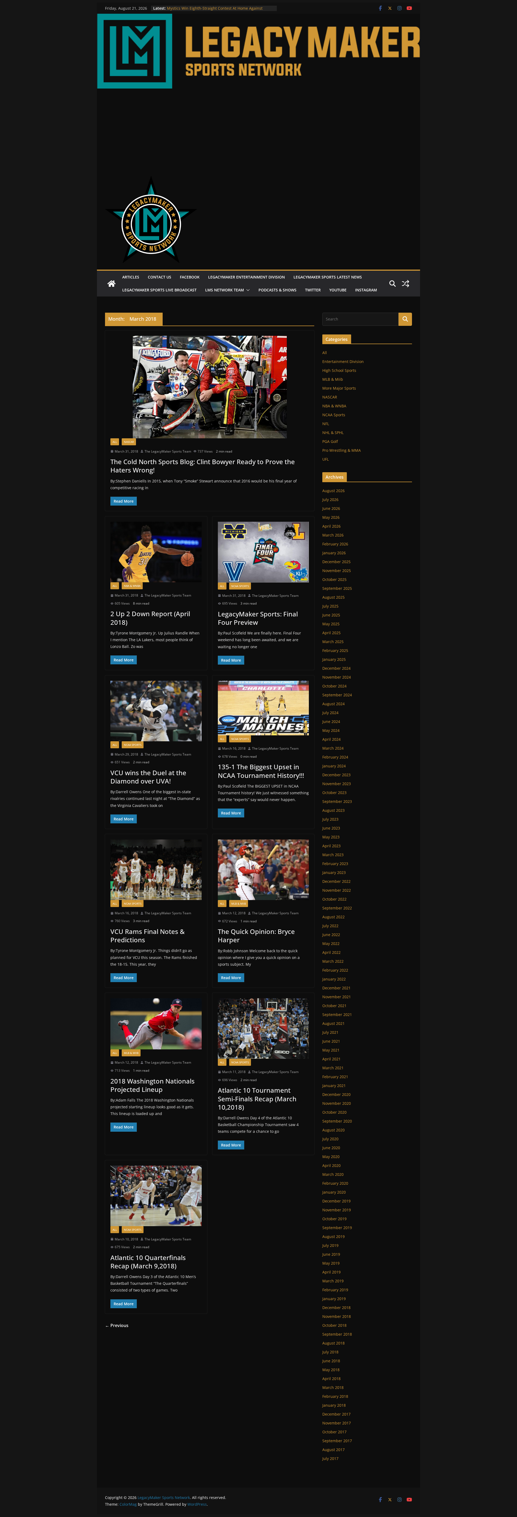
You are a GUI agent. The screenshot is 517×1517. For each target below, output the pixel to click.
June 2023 (331, 828)
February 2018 (335, 1396)
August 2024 (333, 703)
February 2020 (335, 1183)
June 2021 (331, 1041)
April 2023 (331, 845)
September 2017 (337, 1440)
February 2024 (335, 757)
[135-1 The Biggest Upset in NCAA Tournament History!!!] (263, 708)
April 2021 (331, 1058)
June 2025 (331, 615)
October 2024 (334, 686)
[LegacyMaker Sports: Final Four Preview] (263, 552)
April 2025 (331, 632)
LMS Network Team (224, 289)
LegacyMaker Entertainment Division (246, 277)
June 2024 (331, 721)
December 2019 (336, 1201)
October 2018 (334, 1325)
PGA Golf (330, 441)
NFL (325, 423)
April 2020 (331, 1165)
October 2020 (334, 1112)
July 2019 (330, 1245)
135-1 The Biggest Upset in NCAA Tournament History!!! (261, 770)
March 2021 (333, 1067)
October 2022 (334, 899)
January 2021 (334, 1085)
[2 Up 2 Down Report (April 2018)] (156, 552)
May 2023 (331, 836)
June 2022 (331, 934)
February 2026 (335, 543)
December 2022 (336, 881)
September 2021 (337, 1014)
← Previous (116, 1325)
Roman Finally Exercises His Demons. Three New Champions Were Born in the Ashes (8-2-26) (210, 11)
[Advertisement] (258, 129)
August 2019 (333, 1236)
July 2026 (330, 499)
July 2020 (330, 1138)
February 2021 (335, 1076)
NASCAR (129, 442)
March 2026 (333, 535)
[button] (247, 290)
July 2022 (330, 925)
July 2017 (330, 1458)
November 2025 (336, 570)
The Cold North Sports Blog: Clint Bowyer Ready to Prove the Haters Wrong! (202, 465)
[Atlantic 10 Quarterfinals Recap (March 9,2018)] (156, 1196)
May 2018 (331, 1369)
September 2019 (337, 1227)
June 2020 (331, 1147)
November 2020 (336, 1103)
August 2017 (333, 1449)
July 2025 (330, 606)
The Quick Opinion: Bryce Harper (256, 935)
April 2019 (331, 1272)
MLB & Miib (238, 903)
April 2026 (331, 526)
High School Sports (339, 370)
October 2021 (334, 1005)
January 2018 (334, 1405)
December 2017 (336, 1414)
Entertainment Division (343, 361)
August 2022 (333, 916)
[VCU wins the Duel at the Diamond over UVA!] (156, 711)
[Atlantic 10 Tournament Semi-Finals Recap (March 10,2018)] (263, 1028)
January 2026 (334, 552)
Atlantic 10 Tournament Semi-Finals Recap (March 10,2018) (257, 1098)
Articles (130, 277)
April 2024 (331, 739)
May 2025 (331, 623)
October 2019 (334, 1218)
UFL (325, 459)
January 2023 (334, 872)
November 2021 (336, 996)
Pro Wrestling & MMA (341, 450)
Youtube (338, 289)
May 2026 (331, 517)
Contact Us (159, 277)
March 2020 (333, 1174)
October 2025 (334, 579)
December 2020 (336, 1094)
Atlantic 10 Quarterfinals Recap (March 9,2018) (148, 1261)
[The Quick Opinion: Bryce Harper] (263, 869)
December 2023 (336, 774)
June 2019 (331, 1254)
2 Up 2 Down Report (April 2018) (150, 617)
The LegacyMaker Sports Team (168, 451)
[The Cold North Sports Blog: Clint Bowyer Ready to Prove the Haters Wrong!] (209, 387)
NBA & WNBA (132, 586)
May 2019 (331, 1263)
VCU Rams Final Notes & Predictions (147, 935)
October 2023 (334, 792)
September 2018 (337, 1334)
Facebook (190, 277)
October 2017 (334, 1431)
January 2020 (334, 1192)
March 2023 (333, 854)
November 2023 (336, 783)
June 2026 (331, 508)
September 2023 (337, 801)
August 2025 (333, 597)
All (115, 442)
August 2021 (333, 1023)
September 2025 (337, 588)
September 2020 (337, 1121)
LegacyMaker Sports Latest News (328, 277)
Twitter (313, 289)
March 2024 (333, 748)
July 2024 (330, 712)
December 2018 (336, 1307)
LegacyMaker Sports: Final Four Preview (258, 618)
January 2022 (334, 979)
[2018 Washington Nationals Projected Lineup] (156, 1023)
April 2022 (331, 952)
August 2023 (333, 810)
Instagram (366, 289)
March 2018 (333, 1387)
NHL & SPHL (333, 432)
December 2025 (336, 561)
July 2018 (330, 1351)
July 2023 (330, 819)
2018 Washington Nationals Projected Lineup (152, 1085)
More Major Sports (339, 388)
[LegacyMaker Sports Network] (258, 17)
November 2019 (336, 1209)
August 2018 (333, 1343)
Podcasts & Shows (277, 289)
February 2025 (335, 650)
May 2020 (331, 1156)
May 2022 (331, 943)
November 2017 (336, 1423)
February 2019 (335, 1289)
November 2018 (336, 1316)
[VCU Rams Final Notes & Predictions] (156, 869)
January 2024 (334, 765)
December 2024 (336, 668)
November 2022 (336, 890)
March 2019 (333, 1280)
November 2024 (336, 677)
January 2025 (334, 659)
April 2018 (331, 1378)
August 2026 (333, 490)
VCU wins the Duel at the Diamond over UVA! (148, 776)
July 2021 (330, 1032)
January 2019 (334, 1298)
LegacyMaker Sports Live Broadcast (159, 289)
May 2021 (331, 1050)
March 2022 (333, 961)
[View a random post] (405, 283)
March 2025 (333, 641)
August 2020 (333, 1130)
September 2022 (337, 908)
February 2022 (335, 970)
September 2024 (337, 694)
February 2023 (335, 863)
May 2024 (331, 730)
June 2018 (331, 1360)
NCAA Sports (240, 586)
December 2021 (336, 987)
